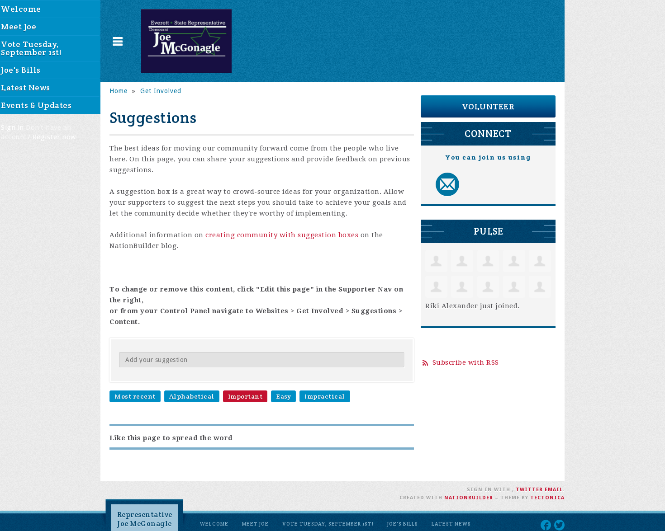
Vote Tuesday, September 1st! (328, 524)
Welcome (214, 524)
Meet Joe (255, 524)
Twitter (529, 490)
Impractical (324, 396)
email (554, 490)
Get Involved (160, 90)
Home (118, 90)
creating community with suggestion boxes (281, 235)
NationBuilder (468, 498)
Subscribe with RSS (465, 362)
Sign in (12, 127)
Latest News (451, 524)
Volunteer (488, 106)
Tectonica (547, 498)
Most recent (135, 396)
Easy (283, 396)
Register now (54, 137)
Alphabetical (191, 396)
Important (245, 396)
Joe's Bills (402, 524)
